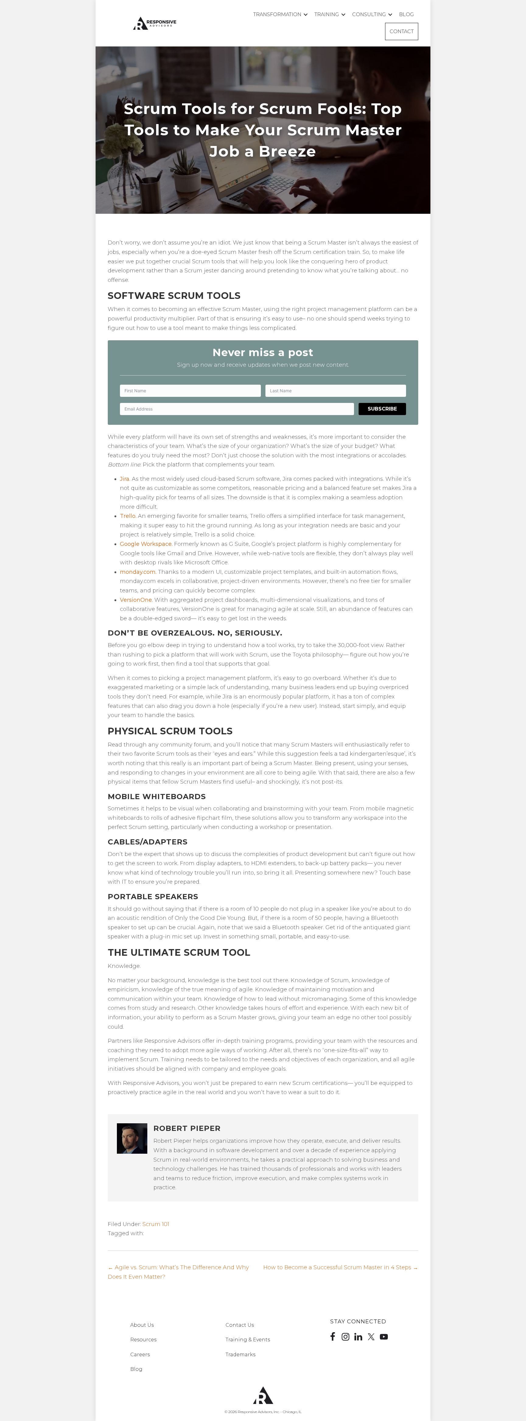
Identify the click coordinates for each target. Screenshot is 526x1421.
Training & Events (248, 1340)
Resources (143, 1340)
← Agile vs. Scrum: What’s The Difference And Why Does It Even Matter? (178, 1272)
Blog (406, 14)
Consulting (369, 14)
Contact (402, 31)
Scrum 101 (155, 1224)
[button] (305, 14)
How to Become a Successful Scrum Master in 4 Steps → (340, 1267)
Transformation (277, 14)
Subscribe (382, 409)
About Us (142, 1325)
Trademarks (240, 1354)
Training (326, 14)
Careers (140, 1354)
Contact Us (240, 1325)
